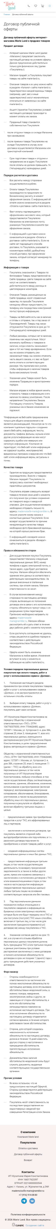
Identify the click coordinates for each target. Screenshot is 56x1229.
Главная (7, 14)
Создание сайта (35, 1225)
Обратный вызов (29, 6)
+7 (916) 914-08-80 (28, 1195)
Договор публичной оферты (28, 1154)
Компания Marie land (28, 1137)
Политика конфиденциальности (28, 1214)
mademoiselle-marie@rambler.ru (33, 511)
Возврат (28, 1160)
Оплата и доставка (28, 1148)
